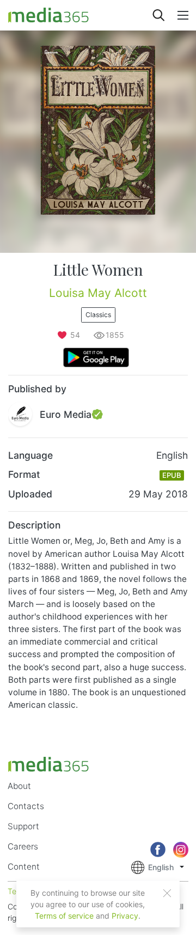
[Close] (167, 893)
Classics (98, 315)
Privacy (125, 915)
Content (24, 866)
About (19, 786)
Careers (23, 846)
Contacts (26, 806)
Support (23, 826)
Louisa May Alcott (98, 293)
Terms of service (64, 915)
